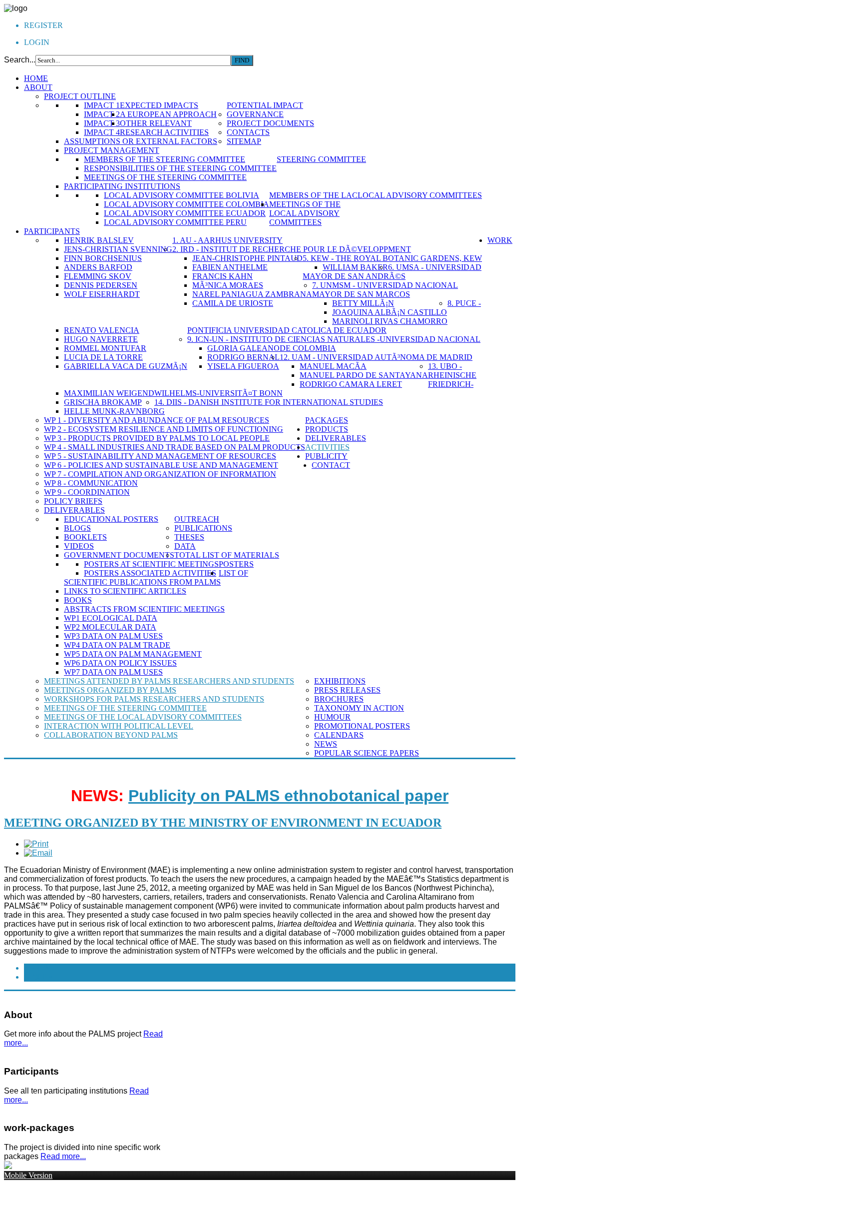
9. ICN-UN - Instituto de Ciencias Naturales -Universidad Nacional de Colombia (333, 343)
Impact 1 (102, 105)
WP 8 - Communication (91, 483)
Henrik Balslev (99, 240)
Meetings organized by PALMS (110, 690)
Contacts (248, 132)
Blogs (77, 528)
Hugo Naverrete (101, 339)
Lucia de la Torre (103, 357)
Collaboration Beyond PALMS (111, 735)
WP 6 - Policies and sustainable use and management (161, 465)
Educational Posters (111, 519)
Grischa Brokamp (103, 402)
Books (78, 600)
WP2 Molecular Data (110, 627)
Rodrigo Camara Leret (351, 384)
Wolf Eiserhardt (102, 294)
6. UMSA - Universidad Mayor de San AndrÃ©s (392, 271)
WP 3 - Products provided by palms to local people (157, 438)
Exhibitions (340, 681)
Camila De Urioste (232, 303)
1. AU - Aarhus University (227, 240)
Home (36, 78)
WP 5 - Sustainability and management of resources (160, 456)
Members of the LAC (313, 195)
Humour (332, 717)
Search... (19, 59)
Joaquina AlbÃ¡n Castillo (389, 312)
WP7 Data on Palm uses (113, 672)
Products (326, 429)
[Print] (36, 844)
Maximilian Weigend (109, 393)
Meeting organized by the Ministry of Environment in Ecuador (222, 822)
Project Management (111, 150)
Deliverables (74, 510)
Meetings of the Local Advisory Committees (305, 213)
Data (185, 546)
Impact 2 (102, 114)
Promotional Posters (362, 726)
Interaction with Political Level (118, 726)
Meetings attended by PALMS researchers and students (169, 681)
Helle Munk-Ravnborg (114, 411)
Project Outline (80, 96)
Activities (327, 447)
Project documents (270, 123)
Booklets (85, 537)
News (325, 744)
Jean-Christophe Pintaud (247, 258)
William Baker (355, 267)
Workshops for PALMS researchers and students (154, 699)
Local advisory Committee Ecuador (185, 213)
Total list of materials (226, 555)
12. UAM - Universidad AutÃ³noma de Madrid (376, 357)
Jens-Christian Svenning (118, 249)
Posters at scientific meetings (151, 564)
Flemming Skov (97, 276)
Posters (236, 564)
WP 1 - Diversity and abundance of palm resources (156, 420)
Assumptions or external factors (140, 141)
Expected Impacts (159, 105)
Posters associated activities (150, 573)
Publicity (326, 456)
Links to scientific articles (125, 591)
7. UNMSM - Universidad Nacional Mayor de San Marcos (385, 289)
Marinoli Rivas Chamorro (389, 321)
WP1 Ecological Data (110, 618)
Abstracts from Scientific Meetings (144, 609)
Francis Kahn (222, 276)
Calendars (339, 735)
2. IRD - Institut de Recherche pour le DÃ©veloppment (291, 249)
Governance (255, 114)
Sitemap (244, 141)
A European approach (168, 114)
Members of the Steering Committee (164, 159)
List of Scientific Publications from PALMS (156, 577)
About (38, 87)
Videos (79, 546)
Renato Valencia (101, 330)
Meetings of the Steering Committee (165, 177)
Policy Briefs (73, 501)
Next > (38, 977)
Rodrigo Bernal (243, 357)
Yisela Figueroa (243, 366)
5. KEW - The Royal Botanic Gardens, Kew (392, 258)
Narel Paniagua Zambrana (252, 294)
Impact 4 (102, 132)
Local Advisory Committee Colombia (186, 204)
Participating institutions (122, 186)
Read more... (63, 1156)
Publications (203, 528)
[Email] (38, 853)
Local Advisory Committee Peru (175, 222)
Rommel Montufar (105, 348)
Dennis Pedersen (100, 285)
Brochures (339, 699)
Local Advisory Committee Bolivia (181, 195)
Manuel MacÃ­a (333, 366)
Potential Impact (265, 105)
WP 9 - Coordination (87, 492)
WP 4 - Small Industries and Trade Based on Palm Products (174, 447)
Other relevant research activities (164, 127)
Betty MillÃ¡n (363, 303)
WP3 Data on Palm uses (113, 636)
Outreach (196, 519)
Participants (52, 231)
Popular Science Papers (366, 753)
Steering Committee (321, 159)
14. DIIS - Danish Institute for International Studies (268, 402)
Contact (331, 465)
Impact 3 (102, 123)
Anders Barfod (98, 267)
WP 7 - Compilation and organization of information (160, 474)
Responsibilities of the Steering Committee (180, 168)
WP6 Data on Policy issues (120, 663)
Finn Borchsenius (103, 258)
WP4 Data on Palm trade (117, 645)
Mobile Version (28, 1175)
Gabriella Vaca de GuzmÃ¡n (125, 366)
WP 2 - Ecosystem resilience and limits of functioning (163, 429)
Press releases (347, 690)
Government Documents (119, 555)
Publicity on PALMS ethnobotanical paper (288, 796)
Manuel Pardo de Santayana (364, 375)
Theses (189, 537)
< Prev (37, 968)
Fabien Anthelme (230, 267)
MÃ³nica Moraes (227, 285)
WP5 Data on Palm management (133, 654)
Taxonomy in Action (359, 708)
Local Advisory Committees (420, 195)
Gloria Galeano (243, 348)
